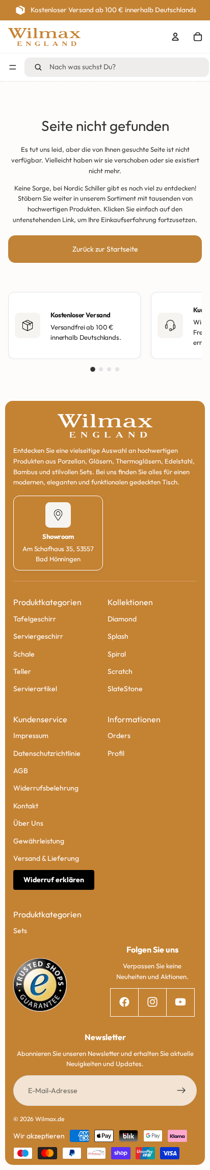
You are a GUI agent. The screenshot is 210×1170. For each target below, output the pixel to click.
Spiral (117, 653)
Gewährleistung (38, 840)
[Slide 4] (117, 369)
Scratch (120, 670)
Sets (20, 930)
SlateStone (125, 688)
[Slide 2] (101, 369)
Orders (119, 735)
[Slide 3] (109, 369)
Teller (22, 670)
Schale (24, 653)
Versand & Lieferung (46, 858)
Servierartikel (35, 688)
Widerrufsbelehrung (45, 788)
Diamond (122, 618)
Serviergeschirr (38, 636)
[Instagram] (152, 1002)
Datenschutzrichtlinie (47, 752)
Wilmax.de (49, 1119)
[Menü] (12, 67)
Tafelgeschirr (34, 618)
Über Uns (28, 823)
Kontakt (25, 805)
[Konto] (175, 36)
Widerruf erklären (53, 879)
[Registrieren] (181, 1090)
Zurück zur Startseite (105, 249)
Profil (116, 752)
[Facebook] (124, 1002)
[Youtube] (180, 1002)
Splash (118, 636)
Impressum (30, 735)
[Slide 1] (92, 369)
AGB (20, 770)
